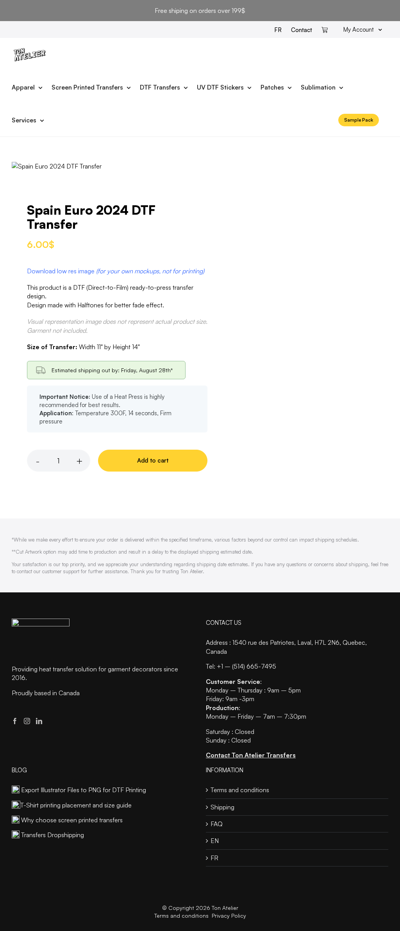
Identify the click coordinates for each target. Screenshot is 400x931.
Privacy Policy (229, 915)
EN (215, 841)
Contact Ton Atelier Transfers (251, 755)
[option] (278, 30)
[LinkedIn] (39, 721)
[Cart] (324, 30)
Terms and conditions (240, 790)
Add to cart (152, 460)
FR (214, 858)
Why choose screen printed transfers (72, 820)
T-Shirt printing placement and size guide (76, 805)
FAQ (217, 824)
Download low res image (115, 271)
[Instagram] (27, 721)
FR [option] (278, 30)
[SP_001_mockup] (102, 166)
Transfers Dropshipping (52, 835)
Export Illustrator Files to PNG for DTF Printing (83, 790)
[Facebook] (15, 721)
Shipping (222, 807)
